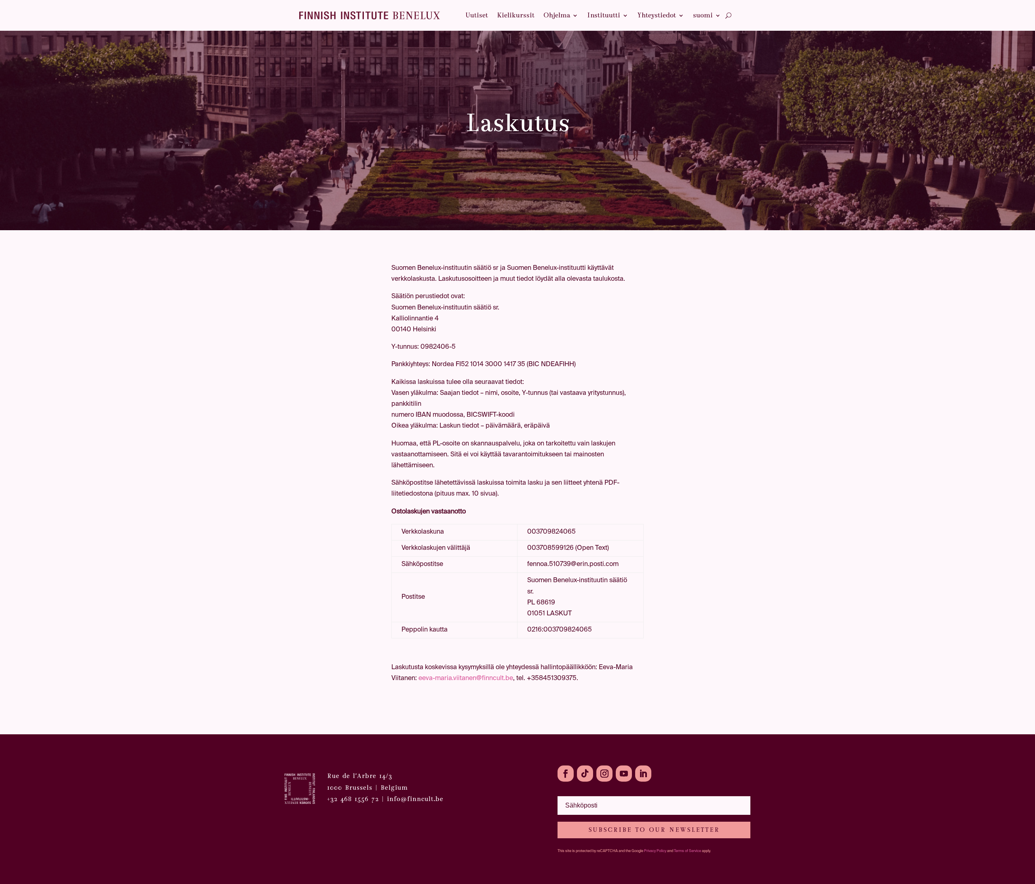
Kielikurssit (515, 15)
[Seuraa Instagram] (604, 773)
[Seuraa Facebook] (566, 773)
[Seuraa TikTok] (585, 773)
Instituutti (603, 15)
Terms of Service (687, 851)
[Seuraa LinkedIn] (643, 773)
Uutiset (476, 15)
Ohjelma (556, 15)
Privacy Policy (655, 851)
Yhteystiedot (656, 15)
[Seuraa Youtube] (624, 773)
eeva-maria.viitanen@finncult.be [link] (465, 678)
